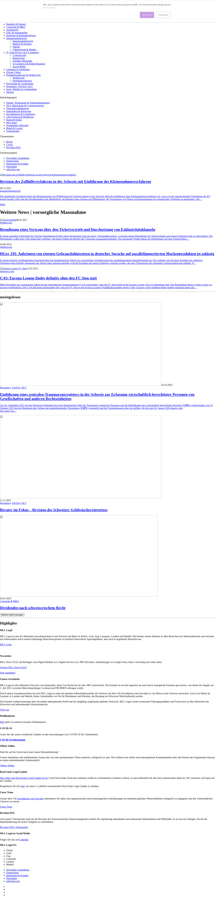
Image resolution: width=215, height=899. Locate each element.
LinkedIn (23, 839)
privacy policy (49, 7)
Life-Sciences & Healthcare (20, 117)
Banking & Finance (16, 24)
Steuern (10, 92)
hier (23, 786)
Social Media (19, 66)
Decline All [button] (163, 15)
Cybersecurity (19, 55)
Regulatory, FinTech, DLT (19, 86)
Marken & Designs (22, 44)
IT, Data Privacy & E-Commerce (22, 52)
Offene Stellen (7, 765)
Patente (16, 46)
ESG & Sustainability (17, 32)
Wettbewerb (19, 78)
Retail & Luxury (14, 128)
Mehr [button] (2, 204)
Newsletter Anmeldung (17, 158)
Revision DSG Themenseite (14, 827)
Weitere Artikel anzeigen (12, 615)
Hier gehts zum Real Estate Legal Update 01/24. (24, 778)
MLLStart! (11, 122)
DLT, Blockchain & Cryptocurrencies (25, 105)
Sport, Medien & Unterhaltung (21, 89)
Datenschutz (19, 58)
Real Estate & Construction (19, 83)
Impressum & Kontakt (17, 163)
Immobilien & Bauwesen (18, 111)
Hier (2, 722)
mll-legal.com (13, 169)
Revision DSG (13, 147)
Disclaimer (11, 166)
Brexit (9, 141)
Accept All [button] (146, 15)
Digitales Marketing (22, 61)
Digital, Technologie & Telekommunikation (28, 102)
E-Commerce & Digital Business (29, 63)
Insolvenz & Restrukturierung (21, 35)
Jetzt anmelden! (7, 672)
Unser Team (6, 806)
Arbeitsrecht (12, 29)
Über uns (4, 709)
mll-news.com (7, 271)
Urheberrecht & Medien (24, 49)
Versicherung (12, 131)
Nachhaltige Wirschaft (17, 125)
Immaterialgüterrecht (16, 38)
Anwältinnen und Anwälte (30, 798)
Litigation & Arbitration (18, 69)
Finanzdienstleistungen (17, 108)
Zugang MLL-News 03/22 (13, 667)
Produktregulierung (22, 80)
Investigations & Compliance (20, 114)
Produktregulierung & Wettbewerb (23, 75)
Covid (9, 144)
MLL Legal (5, 644)
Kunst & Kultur (14, 119)
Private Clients (13, 72)
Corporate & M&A (15, 27)
